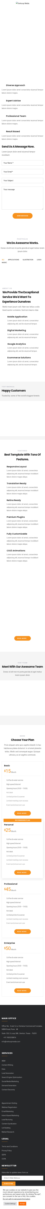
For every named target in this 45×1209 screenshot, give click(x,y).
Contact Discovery (8, 1090)
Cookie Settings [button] (10, 1204)
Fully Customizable (17, 533)
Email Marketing (8, 1111)
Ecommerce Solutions (19, 357)
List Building (6, 1128)
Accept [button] (22, 1204)
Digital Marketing (16, 330)
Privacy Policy (7, 1151)
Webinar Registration (9, 1107)
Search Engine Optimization (12, 1077)
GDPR (4, 1155)
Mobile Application (17, 316)
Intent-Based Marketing (10, 1115)
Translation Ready (16, 483)
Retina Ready (14, 500)
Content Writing (7, 1065)
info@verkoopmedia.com (11, 1042)
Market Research (8, 1132)
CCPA (4, 1159)
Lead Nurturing (7, 1120)
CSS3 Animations (16, 550)
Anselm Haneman (22, 685)
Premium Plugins (16, 517)
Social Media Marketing (10, 1081)
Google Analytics (16, 343)
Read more (22, 638)
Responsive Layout (17, 466)
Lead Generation (8, 1073)
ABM (3, 1061)
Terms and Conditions (10, 1146)
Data (3, 1069)
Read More (9, 82)
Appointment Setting (9, 1103)
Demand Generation (9, 1085)
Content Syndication (9, 1124)
